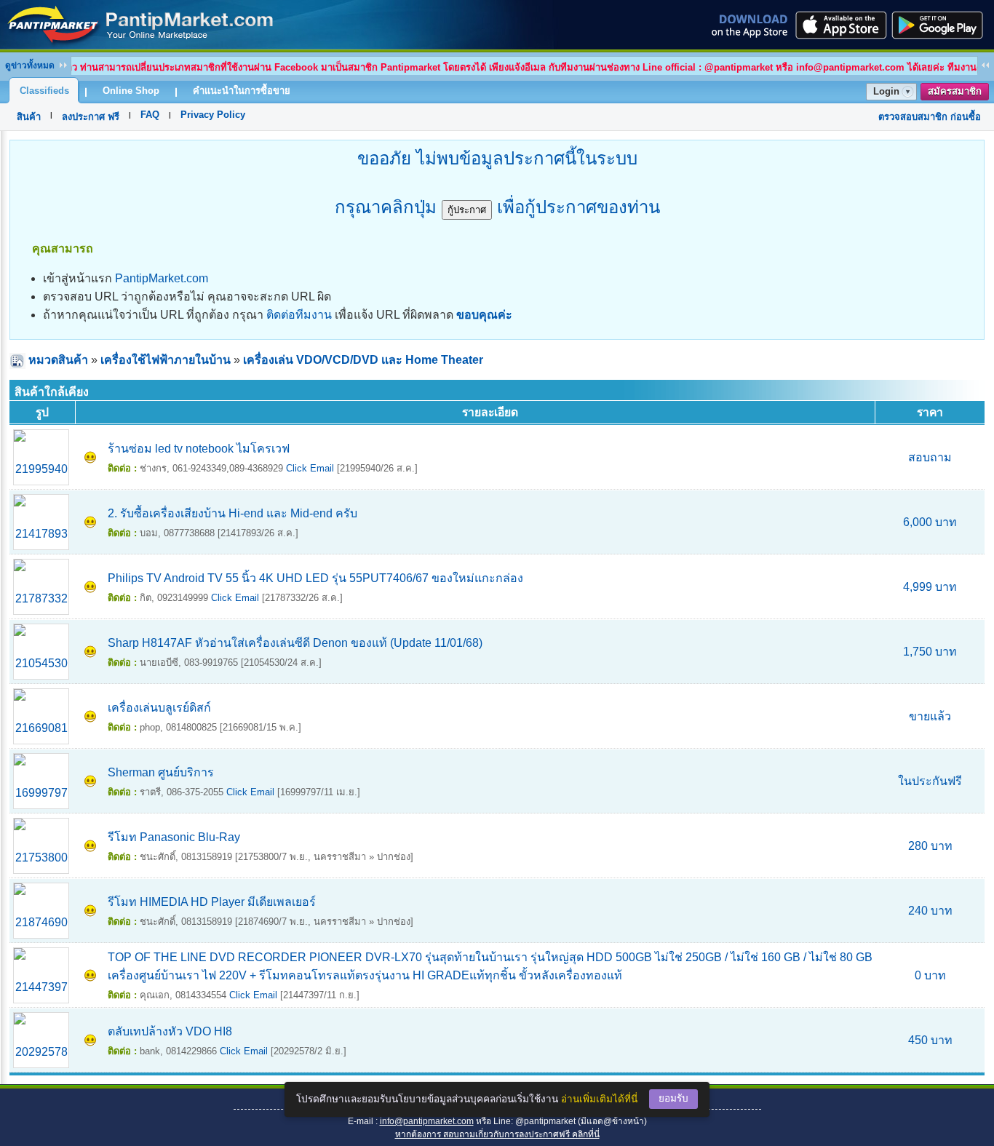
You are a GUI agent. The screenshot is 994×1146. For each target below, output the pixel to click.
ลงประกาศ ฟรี (90, 116)
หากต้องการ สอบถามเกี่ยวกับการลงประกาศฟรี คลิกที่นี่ (497, 1134)
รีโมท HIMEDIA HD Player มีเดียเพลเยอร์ (212, 902)
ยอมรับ (673, 1098)
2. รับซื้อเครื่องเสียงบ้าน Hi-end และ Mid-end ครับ (232, 513)
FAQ (149, 114)
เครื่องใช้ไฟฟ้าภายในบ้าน (165, 360)
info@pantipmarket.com (427, 1121)
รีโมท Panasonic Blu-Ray (174, 837)
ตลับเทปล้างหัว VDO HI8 (170, 1031)
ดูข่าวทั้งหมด (30, 65)
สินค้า (29, 116)
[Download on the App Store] (839, 24)
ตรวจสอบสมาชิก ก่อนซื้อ (929, 116)
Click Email (310, 468)
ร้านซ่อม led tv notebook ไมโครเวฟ (199, 448)
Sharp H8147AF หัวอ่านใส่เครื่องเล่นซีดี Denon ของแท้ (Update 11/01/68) (295, 643)
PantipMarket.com (161, 278)
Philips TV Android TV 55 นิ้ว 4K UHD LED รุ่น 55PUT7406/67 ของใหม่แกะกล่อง (315, 578)
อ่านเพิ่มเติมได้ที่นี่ (599, 1099)
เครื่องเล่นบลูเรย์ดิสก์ (159, 707)
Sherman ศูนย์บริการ (161, 772)
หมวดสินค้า (58, 360)
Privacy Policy (212, 114)
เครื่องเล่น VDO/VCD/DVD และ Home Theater (363, 360)
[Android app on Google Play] (941, 24)
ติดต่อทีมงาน (299, 315)
